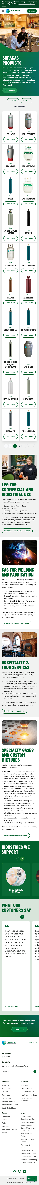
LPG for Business (27, 1092)
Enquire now (10, 90)
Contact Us (19, 1029)
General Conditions (28, 1122)
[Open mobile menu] (3, 11)
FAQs (4, 1123)
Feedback (5, 1126)
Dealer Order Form (28, 1157)
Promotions (6, 1088)
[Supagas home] (13, 11)
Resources (6, 1095)
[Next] (22, 859)
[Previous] (17, 859)
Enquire (32, 11)
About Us (5, 1085)
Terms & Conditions (25, 1178)
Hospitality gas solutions (14, 711)
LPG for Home (26, 1088)
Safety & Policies (8, 1102)
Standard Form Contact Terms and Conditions (28, 1128)
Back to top (33, 1042)
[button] (32, 1178)
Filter (14, 101)
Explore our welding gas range (16, 623)
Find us (4, 1120)
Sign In (7, 1057)
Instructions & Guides (10, 1105)
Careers (5, 1092)
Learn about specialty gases (15, 835)
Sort (25, 101)
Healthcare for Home (29, 1095)
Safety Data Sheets (9, 1108)
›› (33, 446)
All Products (25, 1085)
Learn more (12, 140)
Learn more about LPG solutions (17, 531)
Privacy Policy (12, 1178)
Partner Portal (7, 1098)
